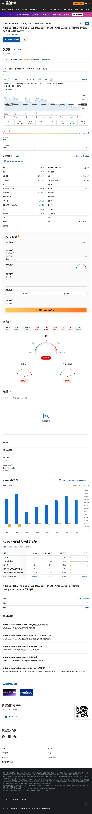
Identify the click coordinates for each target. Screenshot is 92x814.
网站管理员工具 (7, 762)
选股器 (10, 9)
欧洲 (76, 9)
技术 (38, 69)
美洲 (70, 9)
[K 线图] (5, 79)
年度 (4, 486)
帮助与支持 (52, 757)
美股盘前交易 (35, 9)
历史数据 (10, 74)
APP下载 (5, 753)
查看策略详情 (46, 59)
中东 (82, 9)
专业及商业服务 (83, 598)
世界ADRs (52, 9)
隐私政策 (16, 799)
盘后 (44, 9)
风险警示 (25, 799)
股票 (4, 9)
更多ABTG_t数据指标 (81, 156)
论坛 (45, 69)
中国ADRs (62, 9)
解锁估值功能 (83, 133)
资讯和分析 (19, 69)
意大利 (87, 608)
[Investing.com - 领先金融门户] (11, 3)
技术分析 (7, 321)
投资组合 (5, 757)
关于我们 (51, 748)
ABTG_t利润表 (10, 480)
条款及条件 (6, 799)
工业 (87, 603)
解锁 (35, 577)
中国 (17, 9)
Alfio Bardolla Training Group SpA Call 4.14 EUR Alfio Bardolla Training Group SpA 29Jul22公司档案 (41, 588)
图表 (11, 69)
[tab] (7, 328)
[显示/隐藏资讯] (51, 79)
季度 (10, 486)
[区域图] (9, 79)
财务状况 (30, 69)
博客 (3, 748)
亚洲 (87, 9)
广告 (49, 753)
